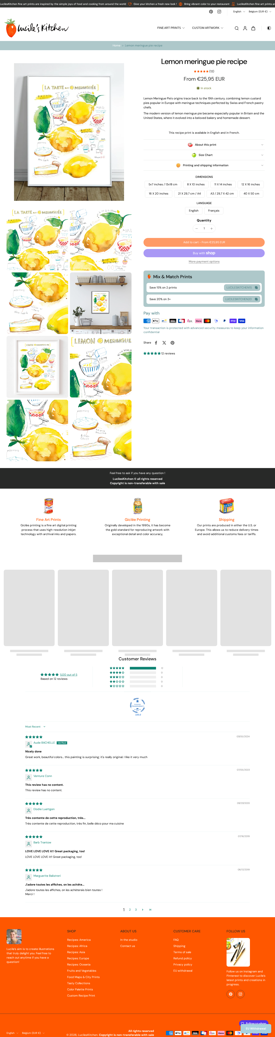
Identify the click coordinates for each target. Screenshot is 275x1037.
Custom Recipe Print (81, 995)
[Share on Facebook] (156, 343)
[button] (204, 242)
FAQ (176, 940)
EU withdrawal (182, 971)
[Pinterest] (211, 11)
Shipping (179, 946)
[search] (237, 28)
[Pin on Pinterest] (172, 343)
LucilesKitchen (88, 1035)
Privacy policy (182, 964)
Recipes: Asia (76, 952)
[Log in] (245, 28)
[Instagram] (219, 11)
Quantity (204, 220)
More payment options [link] (204, 261)
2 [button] (130, 910)
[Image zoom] (69, 132)
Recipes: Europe (78, 958)
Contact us (127, 946)
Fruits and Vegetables (81, 971)
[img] (33, 737)
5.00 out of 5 (68, 675)
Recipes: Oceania (78, 964)
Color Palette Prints (80, 989)
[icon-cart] (253, 28)
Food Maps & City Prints (83, 977)
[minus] (196, 228)
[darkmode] (266, 28)
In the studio (128, 940)
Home (116, 45)
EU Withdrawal (256, 1028)
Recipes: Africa (77, 946)
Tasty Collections (78, 983)
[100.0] (137, 705)
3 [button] (136, 910)
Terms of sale (182, 952)
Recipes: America (79, 940)
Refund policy (182, 958)
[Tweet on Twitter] (164, 343)
